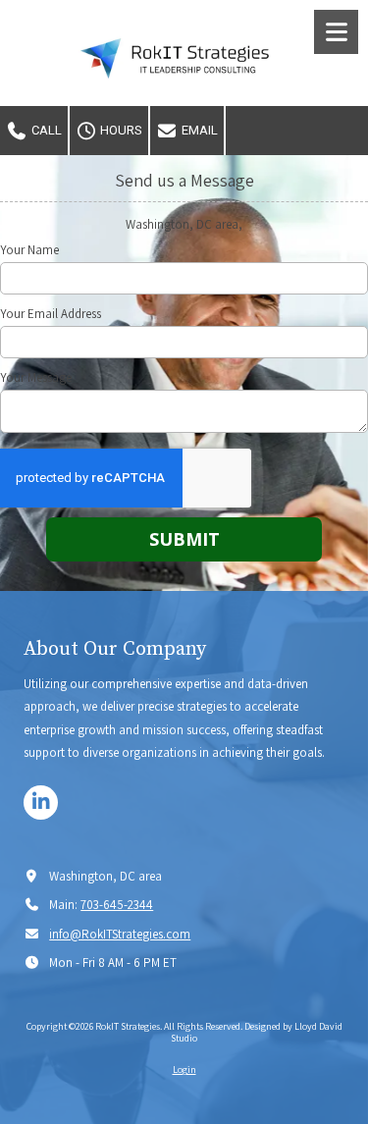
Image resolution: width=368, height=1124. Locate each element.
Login (184, 1069)
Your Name (29, 250)
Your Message (36, 378)
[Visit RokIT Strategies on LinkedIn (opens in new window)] (41, 802)
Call (45, 130)
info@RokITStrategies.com (119, 934)
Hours (119, 130)
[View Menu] (336, 32)
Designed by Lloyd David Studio (256, 1032)
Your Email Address (50, 314)
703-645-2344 (116, 904)
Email (198, 130)
